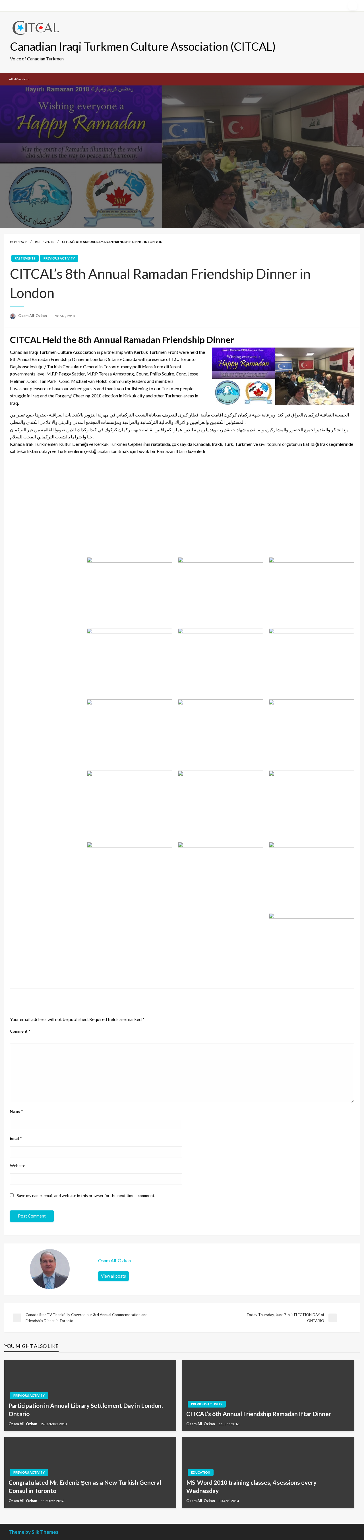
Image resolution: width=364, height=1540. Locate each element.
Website (17, 1165)
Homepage (18, 242)
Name (16, 1111)
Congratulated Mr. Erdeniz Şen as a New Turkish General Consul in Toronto (85, 1486)
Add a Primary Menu (19, 79)
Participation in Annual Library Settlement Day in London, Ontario (86, 1409)
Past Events (44, 242)
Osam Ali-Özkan (33, 315)
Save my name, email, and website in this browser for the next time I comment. (86, 1195)
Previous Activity (59, 258)
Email (16, 1138)
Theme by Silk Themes (33, 1532)
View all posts (113, 1276)
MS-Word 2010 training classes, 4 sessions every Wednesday (251, 1486)
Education (200, 1472)
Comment (20, 1031)
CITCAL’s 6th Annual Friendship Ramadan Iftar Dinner (258, 1413)
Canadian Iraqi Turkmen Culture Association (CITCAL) (143, 46)
